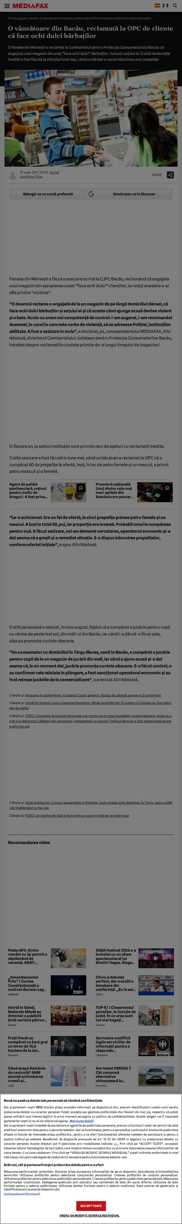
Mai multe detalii (82, 1121)
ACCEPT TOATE (91, 1206)
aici (116, 1143)
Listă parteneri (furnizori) (22, 1194)
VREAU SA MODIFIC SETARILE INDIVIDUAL (89, 1215)
